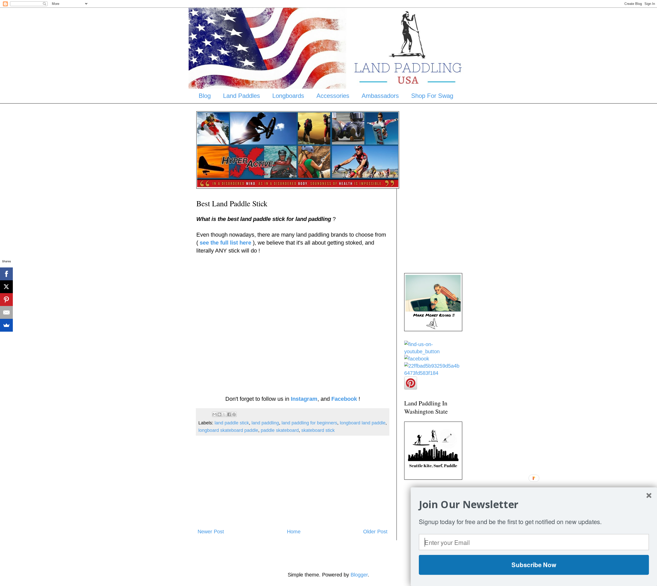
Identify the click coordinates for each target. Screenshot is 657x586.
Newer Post (211, 531)
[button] (534, 504)
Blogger (359, 575)
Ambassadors (380, 95)
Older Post (375, 531)
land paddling (265, 422)
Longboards (288, 95)
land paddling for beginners (309, 422)
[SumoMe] (6, 325)
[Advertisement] (292, 482)
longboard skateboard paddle (228, 430)
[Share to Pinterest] (234, 414)
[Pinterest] (6, 299)
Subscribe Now (533, 564)
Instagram (304, 399)
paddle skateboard (280, 430)
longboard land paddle (362, 422)
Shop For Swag (432, 95)
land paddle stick (232, 422)
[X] (6, 286)
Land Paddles (241, 95)
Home (294, 531)
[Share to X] (224, 414)
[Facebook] (6, 273)
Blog (205, 95)
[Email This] (214, 414)
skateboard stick (318, 430)
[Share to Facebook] (229, 414)
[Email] (6, 312)
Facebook (344, 399)
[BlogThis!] (219, 414)
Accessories (332, 95)
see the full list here (225, 242)
